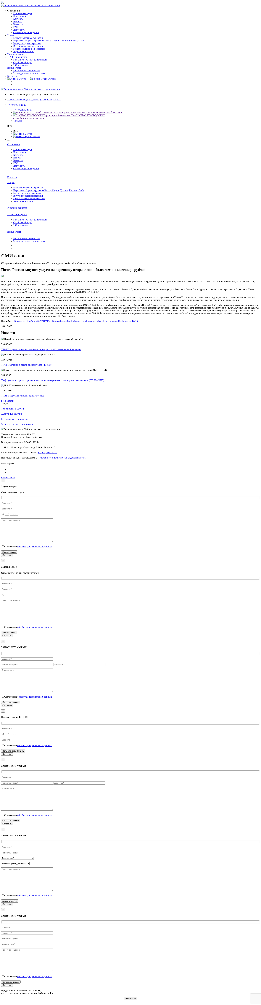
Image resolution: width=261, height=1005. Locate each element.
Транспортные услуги (12, 408)
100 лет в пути (20, 65)
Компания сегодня (22, 13)
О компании (13, 144)
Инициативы (14, 68)
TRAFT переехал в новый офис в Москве (22, 395)
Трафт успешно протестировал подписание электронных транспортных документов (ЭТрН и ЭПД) (52, 380)
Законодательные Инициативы (17, 424)
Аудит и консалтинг (23, 51)
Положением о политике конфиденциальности (62, 457)
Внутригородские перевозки (28, 46)
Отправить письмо (10, 982)
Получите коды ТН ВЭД (13, 751)
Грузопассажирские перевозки (29, 48)
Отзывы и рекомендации (26, 32)
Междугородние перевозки (27, 43)
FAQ (15, 27)
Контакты (18, 19)
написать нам (8, 477)
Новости (17, 21)
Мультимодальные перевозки (28, 38)
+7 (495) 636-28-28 (16, 104)
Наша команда (20, 16)
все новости (7, 401)
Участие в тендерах (17, 54)
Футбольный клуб (22, 62)
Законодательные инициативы (29, 73)
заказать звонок (9, 901)
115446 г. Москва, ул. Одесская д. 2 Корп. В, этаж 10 (34, 99)
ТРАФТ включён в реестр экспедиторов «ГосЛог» (27, 365)
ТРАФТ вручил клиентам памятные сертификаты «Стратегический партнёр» (41, 349)
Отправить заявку (10, 702)
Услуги (10, 35)
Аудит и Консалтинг (11, 414)
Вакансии (18, 24)
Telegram (17, 120)
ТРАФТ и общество (17, 57)
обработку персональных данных (34, 546)
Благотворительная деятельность (30, 59)
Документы (19, 29)
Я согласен (130, 998)
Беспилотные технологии (26, 70)
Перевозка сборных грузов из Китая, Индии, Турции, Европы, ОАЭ (48, 40)
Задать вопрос (9, 552)
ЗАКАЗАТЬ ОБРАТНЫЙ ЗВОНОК (104, 112)
